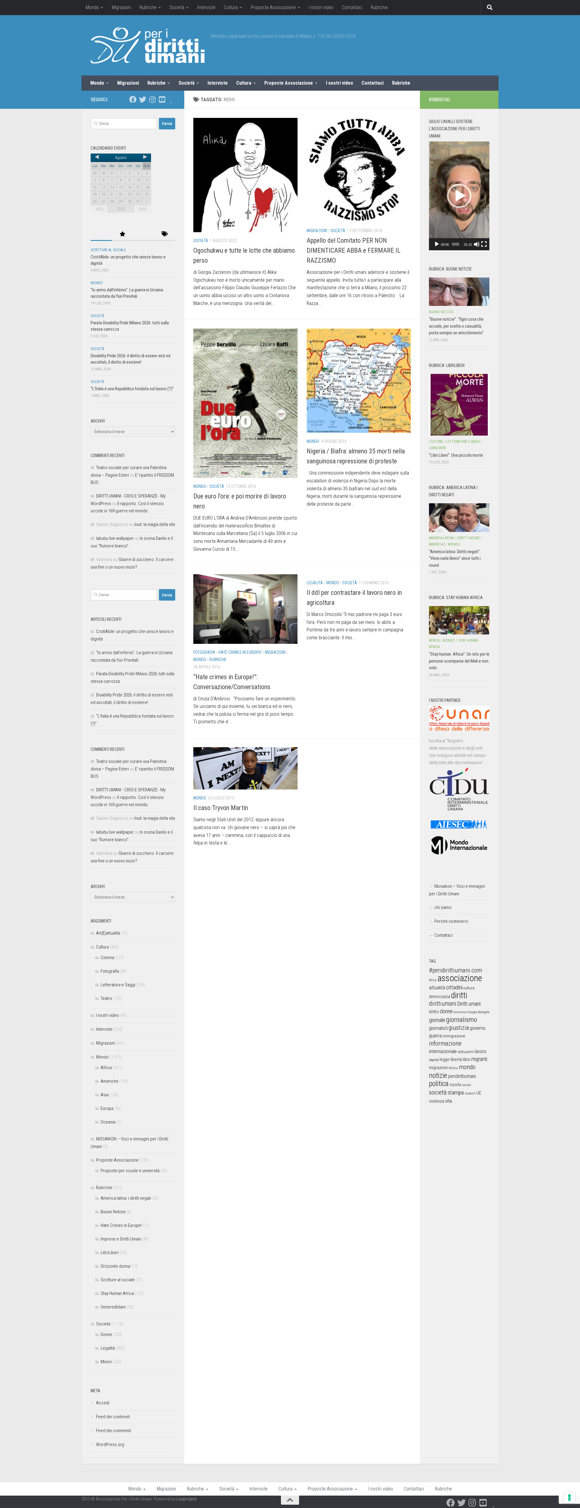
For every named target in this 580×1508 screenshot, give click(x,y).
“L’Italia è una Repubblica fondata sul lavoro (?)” (132, 388)
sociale (466, 1085)
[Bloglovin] (171, 99)
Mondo (92, 7)
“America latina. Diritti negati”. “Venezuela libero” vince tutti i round (455, 558)
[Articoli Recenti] (101, 234)
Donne (106, 1334)
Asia (104, 1095)
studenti (470, 1093)
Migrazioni (121, 7)
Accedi (102, 1403)
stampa (456, 1092)
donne (446, 1011)
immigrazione (454, 1036)
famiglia (483, 1012)
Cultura (231, 7)
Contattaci (352, 7)
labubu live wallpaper (115, 538)
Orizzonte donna (115, 1266)
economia (460, 1012)
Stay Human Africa (117, 1293)
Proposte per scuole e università (130, 1170)
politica (439, 1083)
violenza (436, 1101)
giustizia (459, 1027)
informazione (445, 1043)
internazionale (443, 1051)
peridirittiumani (462, 1076)
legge (445, 1059)
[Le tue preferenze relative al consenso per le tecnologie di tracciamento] (569, 1497)
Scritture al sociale (108, 250)
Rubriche (148, 7)
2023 (99, 209)
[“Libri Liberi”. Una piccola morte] (459, 405)
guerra (435, 1036)
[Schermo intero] (484, 244)
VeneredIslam (113, 1307)
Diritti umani (469, 1004)
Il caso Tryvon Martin (220, 808)
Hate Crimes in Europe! (240, 652)
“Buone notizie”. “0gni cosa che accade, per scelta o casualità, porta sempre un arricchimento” (456, 326)
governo (477, 1028)
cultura (469, 988)
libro (466, 1059)
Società (176, 7)
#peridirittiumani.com (455, 970)
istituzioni (466, 1051)
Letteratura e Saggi (118, 984)
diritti (459, 995)
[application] (459, 195)
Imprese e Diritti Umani (121, 1239)
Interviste (206, 7)
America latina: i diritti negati (126, 1198)
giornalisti (438, 1028)
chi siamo (443, 907)
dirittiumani (442, 1003)
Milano (453, 1068)
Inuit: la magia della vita (154, 524)
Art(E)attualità (108, 933)
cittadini (454, 987)
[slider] (455, 244)
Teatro (106, 998)
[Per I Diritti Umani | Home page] (148, 45)
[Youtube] (162, 99)
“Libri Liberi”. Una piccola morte (456, 455)
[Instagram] (152, 99)
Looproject (186, 1499)
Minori (106, 1361)
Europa (107, 1108)
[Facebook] (133, 99)
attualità (437, 988)
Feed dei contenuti (113, 1416)
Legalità (315, 582)
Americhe (109, 1081)
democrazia (439, 996)
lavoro (480, 1051)
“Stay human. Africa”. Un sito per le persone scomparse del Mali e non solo (459, 660)
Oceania (108, 1122)
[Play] (437, 244)
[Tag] (164, 234)
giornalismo (461, 1019)
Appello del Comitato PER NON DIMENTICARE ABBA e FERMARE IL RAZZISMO (354, 250)
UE (478, 1093)
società (438, 1092)
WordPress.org (110, 1444)
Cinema (107, 957)
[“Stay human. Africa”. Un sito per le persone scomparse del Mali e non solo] (459, 620)
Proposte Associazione (273, 7)
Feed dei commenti (113, 1430)
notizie (438, 1075)
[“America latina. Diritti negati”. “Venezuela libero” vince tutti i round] (459, 517)
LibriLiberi (110, 1252)
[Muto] (477, 244)
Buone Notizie (113, 1212)
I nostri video (321, 7)
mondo (467, 1067)
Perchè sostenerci (451, 921)
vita (448, 1101)
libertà (456, 1059)
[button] (459, 196)
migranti (479, 1059)
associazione (459, 978)
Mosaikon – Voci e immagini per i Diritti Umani (457, 890)
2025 (142, 209)
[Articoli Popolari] (122, 234)
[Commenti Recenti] (143, 234)
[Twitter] (142, 99)
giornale (437, 1020)
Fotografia (204, 652)
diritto (434, 1011)
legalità (434, 1060)
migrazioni (438, 1067)
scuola (455, 1084)
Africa (106, 1067)
